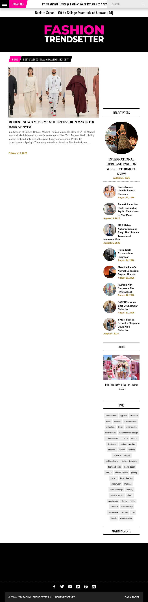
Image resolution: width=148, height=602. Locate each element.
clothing (117, 421)
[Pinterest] (86, 587)
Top (133, 512)
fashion (132, 450)
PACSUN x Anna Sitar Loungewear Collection (128, 306)
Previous (96, 373)
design (134, 438)
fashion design (112, 461)
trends (114, 518)
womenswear (126, 518)
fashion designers (129, 461)
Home (15, 59)
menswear (116, 484)
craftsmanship (112, 438)
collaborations (131, 421)
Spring (124, 501)
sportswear (113, 501)
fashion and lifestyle (121, 455)
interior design (121, 472)
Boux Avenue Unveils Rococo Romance (126, 190)
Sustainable (113, 512)
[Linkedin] (78, 587)
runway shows (117, 495)
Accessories (110, 415)
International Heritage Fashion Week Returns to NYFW (67, 4)
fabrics (122, 450)
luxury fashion (126, 478)
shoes (129, 495)
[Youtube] (70, 587)
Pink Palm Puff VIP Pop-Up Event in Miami (121, 387)
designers (112, 444)
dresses (111, 450)
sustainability (127, 507)
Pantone (128, 484)
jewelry (134, 472)
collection (110, 427)
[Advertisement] (121, 85)
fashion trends (114, 467)
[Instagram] (94, 587)
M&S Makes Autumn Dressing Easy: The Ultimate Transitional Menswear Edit (121, 232)
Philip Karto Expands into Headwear (125, 253)
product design (116, 490)
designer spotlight (127, 444)
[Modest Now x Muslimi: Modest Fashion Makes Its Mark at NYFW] (53, 117)
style (133, 501)
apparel (123, 415)
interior (109, 472)
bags (108, 421)
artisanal (134, 415)
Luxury (113, 478)
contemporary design (128, 433)
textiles (125, 512)
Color (120, 427)
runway (130, 490)
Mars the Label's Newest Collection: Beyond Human (128, 271)
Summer (114, 507)
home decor (129, 467)
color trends (110, 433)
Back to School (45, 12)
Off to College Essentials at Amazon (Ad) (85, 12)
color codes (131, 427)
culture (125, 438)
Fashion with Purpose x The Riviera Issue (126, 288)
